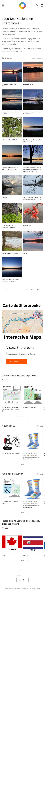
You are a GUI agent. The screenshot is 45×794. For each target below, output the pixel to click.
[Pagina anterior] (6, 289)
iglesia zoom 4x (28, 84)
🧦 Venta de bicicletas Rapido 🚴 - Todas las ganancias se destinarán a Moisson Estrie (31, 456)
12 (25, 289)
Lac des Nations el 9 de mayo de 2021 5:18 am (32, 113)
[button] (2, 5)
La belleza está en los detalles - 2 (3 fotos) (9, 226)
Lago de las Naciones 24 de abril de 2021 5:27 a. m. (10, 280)
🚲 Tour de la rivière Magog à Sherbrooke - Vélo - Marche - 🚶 (11, 409)
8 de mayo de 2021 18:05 (10, 140)
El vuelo (4, 198)
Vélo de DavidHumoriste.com (11, 453)
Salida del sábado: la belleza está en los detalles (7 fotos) (32, 199)
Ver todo (5, 380)
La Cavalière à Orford (29, 407)
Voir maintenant (16, 361)
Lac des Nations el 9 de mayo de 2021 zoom (11, 113)
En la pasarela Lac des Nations (9, 85)
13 (32, 289)
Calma (25, 253)
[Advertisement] (22, 693)
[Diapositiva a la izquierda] (17, 416)
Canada (4, 555)
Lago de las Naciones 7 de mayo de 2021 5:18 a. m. (10, 169)
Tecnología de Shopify (34, 588)
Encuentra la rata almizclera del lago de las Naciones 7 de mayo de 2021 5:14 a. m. (32, 170)
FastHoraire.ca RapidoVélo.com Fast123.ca (19, 588)
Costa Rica (26, 555)
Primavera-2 (27, 225)
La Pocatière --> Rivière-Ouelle (10, 502)
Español (21, 580)
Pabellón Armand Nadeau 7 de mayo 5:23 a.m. (32, 141)
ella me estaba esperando (10, 253)
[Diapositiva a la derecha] (28, 416)
